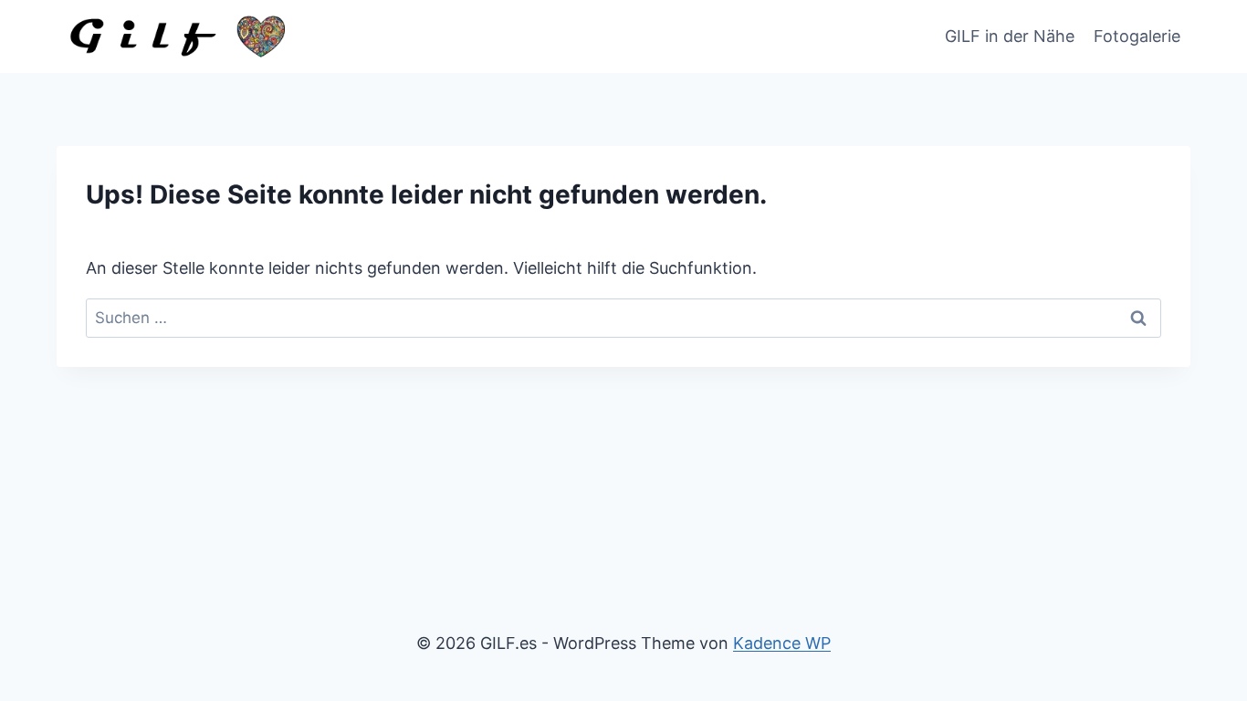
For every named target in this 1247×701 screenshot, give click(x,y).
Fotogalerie (1137, 36)
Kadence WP (782, 643)
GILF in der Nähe (1009, 36)
